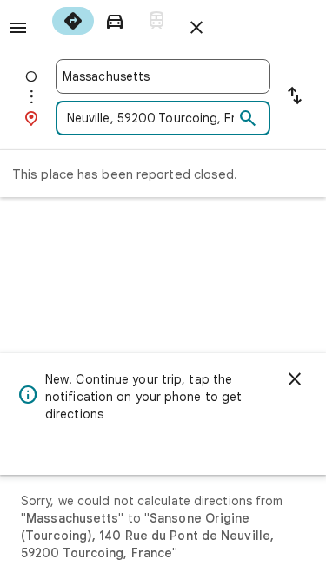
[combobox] (163, 76)
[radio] (73, 20)
